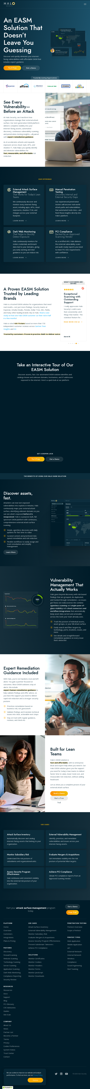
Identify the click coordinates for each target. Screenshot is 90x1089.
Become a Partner (11, 1036)
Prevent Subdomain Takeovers (40, 944)
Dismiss (35, 1080)
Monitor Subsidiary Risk (37, 934)
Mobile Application (74, 944)
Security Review (10, 979)
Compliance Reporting (12, 976)
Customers (8, 934)
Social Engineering (74, 965)
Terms (6, 1039)
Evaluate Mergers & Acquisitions (41, 937)
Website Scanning (11, 958)
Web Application (73, 941)
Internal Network (74, 955)
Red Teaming (72, 969)
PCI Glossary (9, 1004)
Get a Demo (31, 68)
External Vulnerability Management (42, 930)
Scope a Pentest (74, 930)
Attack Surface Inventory (38, 927)
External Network (74, 951)
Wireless (70, 958)
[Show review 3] (72, 343)
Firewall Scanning (10, 955)
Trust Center (9, 1053)
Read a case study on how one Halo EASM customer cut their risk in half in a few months (27, 315)
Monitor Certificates (36, 958)
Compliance (72, 962)
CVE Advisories (10, 1007)
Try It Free (12, 68)
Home (6, 927)
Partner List (8, 1032)
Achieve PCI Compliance (37, 948)
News (6, 1029)
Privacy (6, 1043)
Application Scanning (12, 969)
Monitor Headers (35, 965)
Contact (7, 1057)
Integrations (8, 937)
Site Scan (7, 1014)
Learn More (10, 552)
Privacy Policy (37, 1075)
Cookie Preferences (11, 1046)
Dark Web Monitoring (12, 972)
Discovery (8, 951)
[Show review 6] (78, 343)
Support (7, 997)
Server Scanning (10, 965)
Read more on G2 (72, 330)
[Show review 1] (68, 343)
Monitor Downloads (36, 976)
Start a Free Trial (59, 798)
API (68, 948)
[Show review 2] (70, 343)
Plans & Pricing (9, 941)
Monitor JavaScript (35, 972)
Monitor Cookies (34, 962)
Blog (5, 1000)
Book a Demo (59, 793)
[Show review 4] (74, 343)
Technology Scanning (12, 962)
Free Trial (72, 912)
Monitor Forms (34, 969)
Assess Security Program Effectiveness (44, 941)
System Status (9, 1050)
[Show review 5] (76, 343)
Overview (7, 930)
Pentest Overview (74, 927)
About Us (7, 1025)
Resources (8, 990)
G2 (15, 329)
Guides (6, 1011)
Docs (6, 993)
